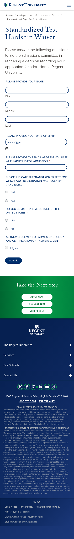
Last (8, 125)
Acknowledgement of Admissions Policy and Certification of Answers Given (35, 239)
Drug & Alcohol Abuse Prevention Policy (24, 516)
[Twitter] (20, 387)
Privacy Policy (26, 507)
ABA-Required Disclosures (17, 511)
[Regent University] (24, 5)
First (8, 96)
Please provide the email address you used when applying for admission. (37, 159)
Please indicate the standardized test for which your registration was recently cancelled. (36, 181)
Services (8, 355)
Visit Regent (37, 311)
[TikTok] (54, 387)
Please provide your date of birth (30, 136)
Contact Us (10, 375)
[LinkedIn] (40, 387)
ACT (13, 200)
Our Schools (11, 365)
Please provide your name (25, 81)
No (12, 228)
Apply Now (37, 297)
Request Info (37, 304)
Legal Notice (11, 507)
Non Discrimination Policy (48, 507)
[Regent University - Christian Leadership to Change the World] (37, 329)
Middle (10, 111)
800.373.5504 (27, 401)
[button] (37, 345)
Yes (13, 220)
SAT (13, 192)
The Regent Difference (18, 345)
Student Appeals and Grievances (21, 521)
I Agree (14, 248)
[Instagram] (34, 387)
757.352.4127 (47, 401)
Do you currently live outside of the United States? (33, 211)
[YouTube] (47, 387)
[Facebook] (27, 387)
